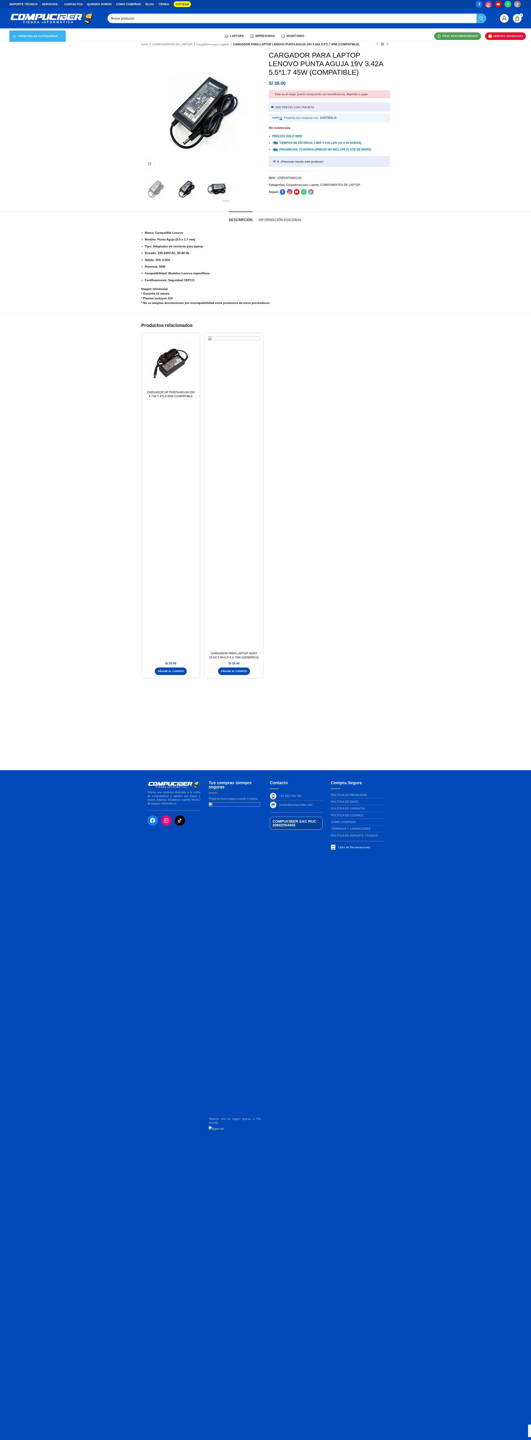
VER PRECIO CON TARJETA (294, 107)
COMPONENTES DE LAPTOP (172, 44)
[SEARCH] (481, 18)
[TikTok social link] (517, 4)
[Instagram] (166, 820)
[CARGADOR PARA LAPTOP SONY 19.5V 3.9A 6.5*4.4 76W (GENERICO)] (234, 492)
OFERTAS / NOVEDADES (508, 36)
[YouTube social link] (498, 4)
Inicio (144, 44)
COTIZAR (182, 4)
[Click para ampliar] (149, 164)
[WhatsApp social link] (508, 4)
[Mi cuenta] (504, 18)
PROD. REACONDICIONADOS (460, 36)
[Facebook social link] (479, 4)
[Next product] (387, 44)
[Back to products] (382, 44)
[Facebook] (153, 820)
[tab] (240, 217)
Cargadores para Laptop (212, 44)
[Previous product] (377, 44)
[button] (171, 671)
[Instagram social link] (488, 4)
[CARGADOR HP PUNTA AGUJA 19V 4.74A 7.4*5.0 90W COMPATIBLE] (171, 362)
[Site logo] (52, 18)
